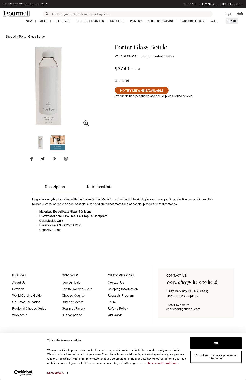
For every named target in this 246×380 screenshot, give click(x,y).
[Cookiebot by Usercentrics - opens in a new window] (23, 373)
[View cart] (240, 13)
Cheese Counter (90, 21)
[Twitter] (43, 159)
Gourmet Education (26, 302)
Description (55, 187)
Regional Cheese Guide (29, 308)
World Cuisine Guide (27, 295)
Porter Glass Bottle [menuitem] (32, 36)
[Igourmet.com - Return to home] (18, 13)
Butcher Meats (73, 302)
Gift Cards (115, 315)
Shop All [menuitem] (11, 36)
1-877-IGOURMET (187, 291)
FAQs (112, 302)
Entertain (62, 21)
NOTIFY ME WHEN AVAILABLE (141, 90)
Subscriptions (192, 21)
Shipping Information (123, 289)
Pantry (136, 21)
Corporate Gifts (231, 4)
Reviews (18, 289)
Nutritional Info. (100, 187)
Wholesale (19, 315)
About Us (19, 282)
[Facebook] (31, 160)
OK (216, 343)
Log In (228, 14)
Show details (55, 372)
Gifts (43, 21)
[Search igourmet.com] (46, 14)
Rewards (208, 4)
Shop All (190, 4)
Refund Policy (118, 308)
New (29, 21)
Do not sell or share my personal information (216, 357)
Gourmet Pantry (73, 308)
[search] (131, 14)
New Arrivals (71, 282)
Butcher (117, 21)
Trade (232, 21)
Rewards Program (121, 295)
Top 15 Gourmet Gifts (77, 289)
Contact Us (116, 282)
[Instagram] (66, 159)
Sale (214, 21)
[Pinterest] (54, 159)
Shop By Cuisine (161, 21)
